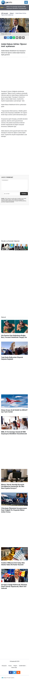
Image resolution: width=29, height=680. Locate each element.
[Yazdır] (20, 37)
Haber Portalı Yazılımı (9, 677)
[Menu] (26, 2)
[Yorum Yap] (23, 37)
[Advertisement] (14, 73)
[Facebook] (5, 37)
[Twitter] (8, 37)
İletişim (15, 665)
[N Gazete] (6, 2)
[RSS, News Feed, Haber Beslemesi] (18, 672)
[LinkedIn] (11, 37)
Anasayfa (4, 665)
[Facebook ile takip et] (11, 672)
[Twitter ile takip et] (14, 672)
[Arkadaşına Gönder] (17, 37)
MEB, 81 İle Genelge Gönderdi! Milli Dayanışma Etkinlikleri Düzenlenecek (16, 7)
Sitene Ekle (14, 667)
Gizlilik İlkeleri (22, 665)
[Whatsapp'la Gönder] (14, 37)
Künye (10, 665)
